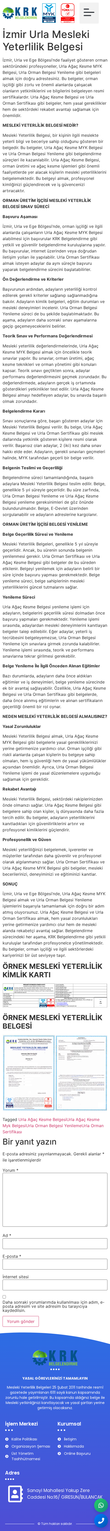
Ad (7, 1235)
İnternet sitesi (16, 1277)
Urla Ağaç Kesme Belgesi (42, 1119)
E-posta (12, 1256)
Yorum (10, 1170)
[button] (89, 13)
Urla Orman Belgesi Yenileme (54, 1125)
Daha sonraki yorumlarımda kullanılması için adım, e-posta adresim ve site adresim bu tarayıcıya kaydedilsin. (53, 1306)
